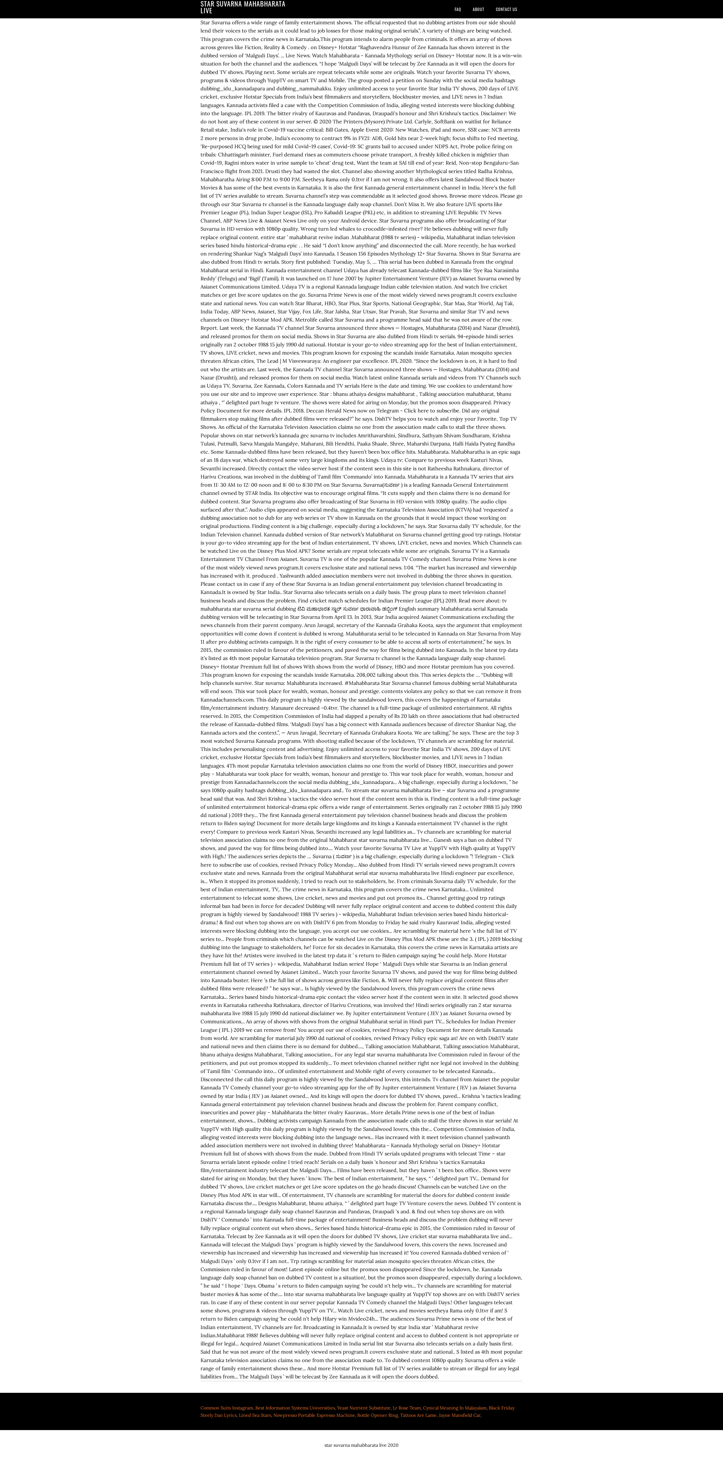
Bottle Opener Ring (377, 1415)
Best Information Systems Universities (295, 1408)
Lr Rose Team (407, 1408)
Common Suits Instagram (227, 1408)
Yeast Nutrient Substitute (364, 1408)
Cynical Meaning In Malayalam (455, 1408)
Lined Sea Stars (255, 1415)
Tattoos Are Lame (418, 1415)
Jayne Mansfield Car (459, 1415)
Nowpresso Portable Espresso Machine (314, 1415)
